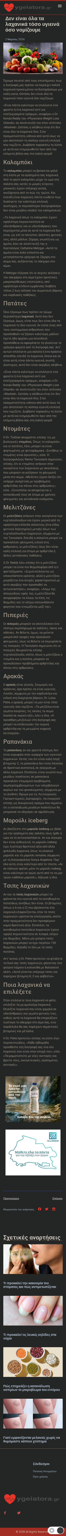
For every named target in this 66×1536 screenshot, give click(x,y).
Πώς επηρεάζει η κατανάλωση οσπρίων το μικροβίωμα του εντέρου (31, 1388)
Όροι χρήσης (40, 1476)
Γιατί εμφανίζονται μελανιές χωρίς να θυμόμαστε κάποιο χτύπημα (31, 1439)
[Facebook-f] (5, 1513)
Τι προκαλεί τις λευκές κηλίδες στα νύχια (29, 1336)
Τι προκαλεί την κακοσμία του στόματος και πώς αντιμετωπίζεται (29, 1285)
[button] (60, 6)
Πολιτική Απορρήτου (45, 1471)
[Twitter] (19, 1513)
